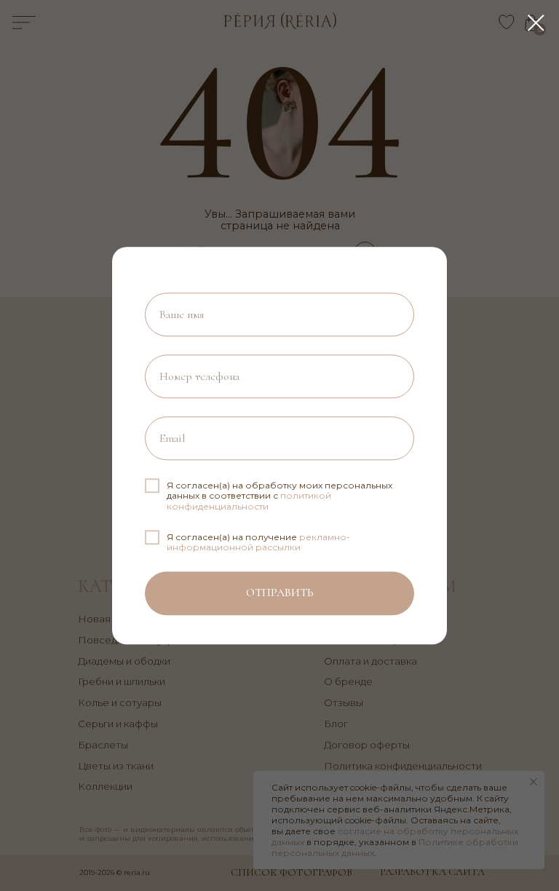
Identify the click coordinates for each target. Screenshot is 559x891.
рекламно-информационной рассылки (258, 542)
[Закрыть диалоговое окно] (536, 23)
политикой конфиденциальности (249, 500)
